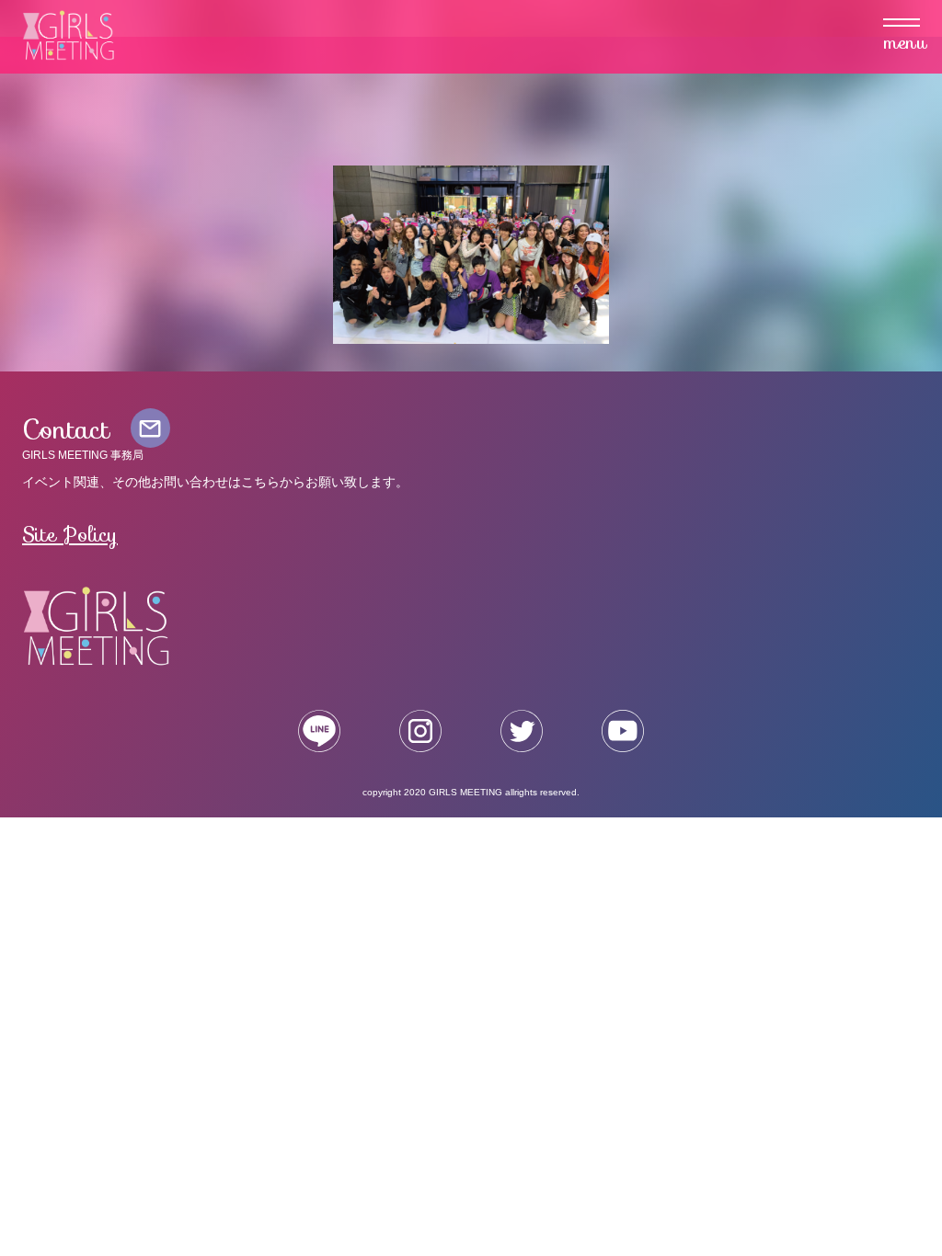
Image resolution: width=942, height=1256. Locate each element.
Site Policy (70, 534)
